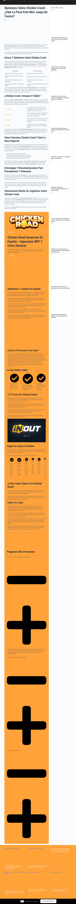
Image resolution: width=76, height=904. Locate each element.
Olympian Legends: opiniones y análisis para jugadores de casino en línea (60, 130)
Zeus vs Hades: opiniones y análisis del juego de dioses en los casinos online (14, 892)
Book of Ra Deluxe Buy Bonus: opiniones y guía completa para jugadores (59, 316)
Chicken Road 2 (62, 2)
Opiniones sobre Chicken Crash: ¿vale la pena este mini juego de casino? (59, 39)
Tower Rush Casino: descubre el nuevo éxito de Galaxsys (59, 890)
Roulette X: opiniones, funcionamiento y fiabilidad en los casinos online (59, 189)
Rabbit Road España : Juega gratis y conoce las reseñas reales (37, 890)
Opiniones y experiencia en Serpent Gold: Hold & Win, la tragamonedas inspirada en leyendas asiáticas (60, 850)
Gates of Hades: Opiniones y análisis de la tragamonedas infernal (37, 866)
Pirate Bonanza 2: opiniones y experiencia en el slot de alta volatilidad (58, 68)
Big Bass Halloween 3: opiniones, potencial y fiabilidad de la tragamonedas (13, 867)
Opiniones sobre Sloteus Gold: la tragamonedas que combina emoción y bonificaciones (60, 250)
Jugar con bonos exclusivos (48, 901)
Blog (69, 2)
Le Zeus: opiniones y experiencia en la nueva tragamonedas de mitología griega (60, 220)
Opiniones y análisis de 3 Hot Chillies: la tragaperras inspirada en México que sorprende (60, 98)
